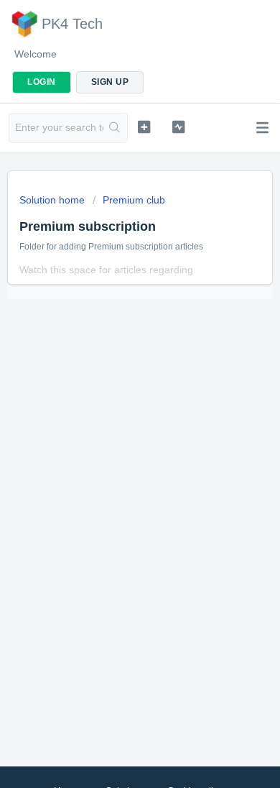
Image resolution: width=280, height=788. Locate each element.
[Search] (115, 128)
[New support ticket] (143, 126)
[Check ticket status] (178, 126)
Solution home (53, 200)
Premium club (134, 200)
